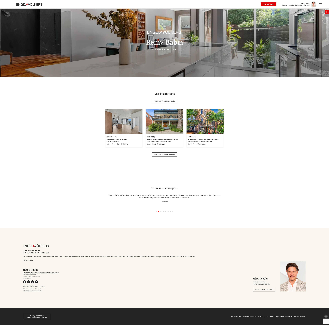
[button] (156, 211)
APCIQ (31, 260)
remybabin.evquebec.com (29, 274)
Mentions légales (236, 316)
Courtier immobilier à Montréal (32, 257)
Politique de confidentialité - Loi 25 (253, 316)
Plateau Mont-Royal (100, 257)
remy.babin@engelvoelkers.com (31, 276)
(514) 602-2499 (27, 278)
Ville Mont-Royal (146, 257)
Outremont (137, 257)
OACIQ (25, 260)
